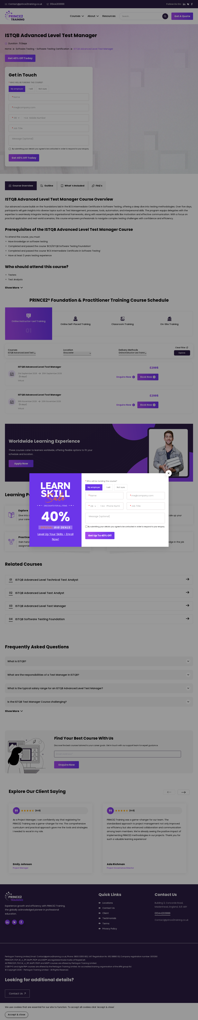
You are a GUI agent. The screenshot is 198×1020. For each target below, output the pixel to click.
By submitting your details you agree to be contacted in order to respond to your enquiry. (126, 526)
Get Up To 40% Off (100, 535)
